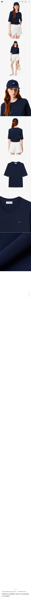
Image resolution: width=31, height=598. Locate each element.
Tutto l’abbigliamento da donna (9, 591)
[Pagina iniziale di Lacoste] (2, 2)
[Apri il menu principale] (29, 1)
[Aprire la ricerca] (25, 1)
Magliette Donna (22, 591)
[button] (22, 1)
